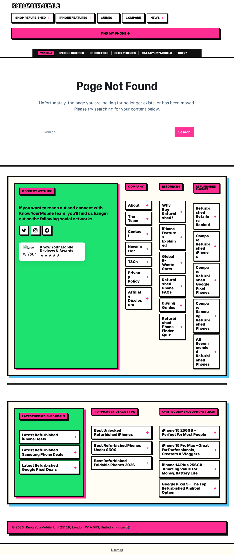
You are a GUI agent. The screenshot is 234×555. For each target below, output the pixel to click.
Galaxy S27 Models (157, 53)
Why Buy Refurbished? (169, 211)
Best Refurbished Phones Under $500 (117, 447)
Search (184, 132)
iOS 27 (182, 53)
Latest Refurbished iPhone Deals (40, 437)
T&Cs (133, 261)
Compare (133, 17)
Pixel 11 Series (125, 53)
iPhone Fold (99, 53)
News (155, 17)
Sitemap (117, 550)
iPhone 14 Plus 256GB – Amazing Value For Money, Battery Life (183, 469)
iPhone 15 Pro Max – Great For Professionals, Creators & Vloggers (185, 449)
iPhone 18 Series (71, 53)
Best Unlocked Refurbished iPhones (113, 432)
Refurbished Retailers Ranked (203, 216)
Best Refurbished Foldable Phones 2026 (114, 462)
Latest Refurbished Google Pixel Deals (40, 467)
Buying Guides (169, 305)
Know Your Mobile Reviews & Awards (56, 249)
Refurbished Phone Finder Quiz (169, 326)
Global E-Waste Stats (168, 262)
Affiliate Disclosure (135, 298)
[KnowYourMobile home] (115, 6)
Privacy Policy (134, 276)
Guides (106, 17)
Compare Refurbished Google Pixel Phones (203, 280)
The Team (133, 218)
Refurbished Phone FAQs (169, 286)
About (134, 205)
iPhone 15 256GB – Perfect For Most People (184, 432)
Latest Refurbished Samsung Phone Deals (43, 452)
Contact (134, 233)
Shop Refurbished (30, 17)
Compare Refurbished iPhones (203, 246)
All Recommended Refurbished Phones (203, 351)
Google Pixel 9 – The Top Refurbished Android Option (184, 488)
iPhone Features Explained (169, 237)
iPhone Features (73, 17)
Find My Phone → (115, 33)
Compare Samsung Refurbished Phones (203, 316)
